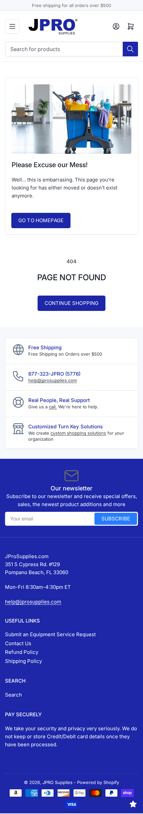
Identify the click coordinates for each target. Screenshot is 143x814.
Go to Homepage (41, 220)
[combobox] (71, 49)
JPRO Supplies (57, 782)
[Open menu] (12, 26)
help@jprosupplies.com (52, 380)
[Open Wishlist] (133, 804)
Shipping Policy (23, 661)
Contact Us (18, 643)
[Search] (130, 49)
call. (53, 406)
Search (13, 695)
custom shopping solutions (78, 433)
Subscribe (115, 518)
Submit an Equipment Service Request (50, 634)
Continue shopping (72, 303)
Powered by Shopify (98, 782)
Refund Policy (21, 652)
